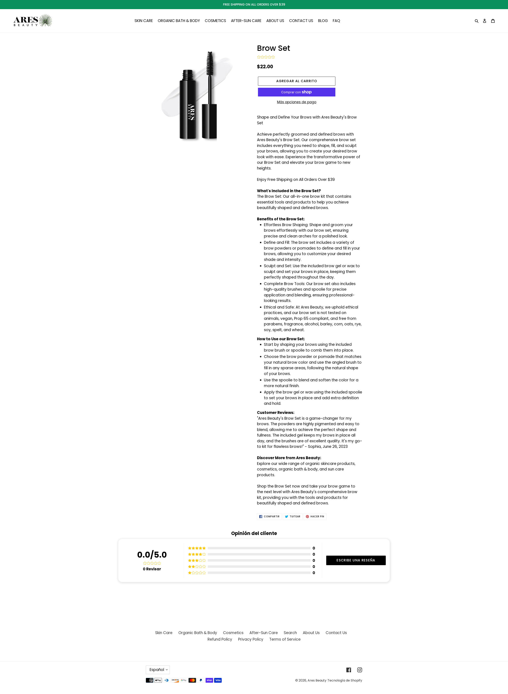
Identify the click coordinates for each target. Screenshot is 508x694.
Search (290, 632)
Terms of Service (285, 639)
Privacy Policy (250, 639)
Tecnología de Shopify (344, 680)
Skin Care (163, 632)
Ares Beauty (317, 680)
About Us (311, 632)
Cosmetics (233, 632)
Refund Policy (220, 639)
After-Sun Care (263, 632)
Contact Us (336, 632)
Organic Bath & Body (197, 632)
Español (157, 669)
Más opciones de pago (296, 102)
